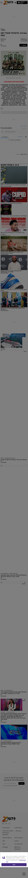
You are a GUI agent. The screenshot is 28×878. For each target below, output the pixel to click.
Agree (14, 864)
